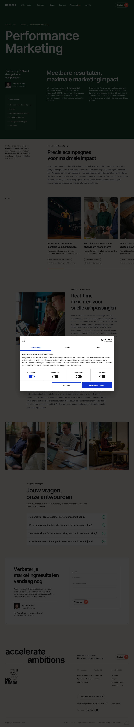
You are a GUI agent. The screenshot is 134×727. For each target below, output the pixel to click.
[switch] (55, 376)
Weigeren (66, 385)
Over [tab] (98, 347)
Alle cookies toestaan (97, 385)
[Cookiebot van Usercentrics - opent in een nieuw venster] (102, 340)
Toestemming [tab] (36, 347)
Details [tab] (67, 347)
